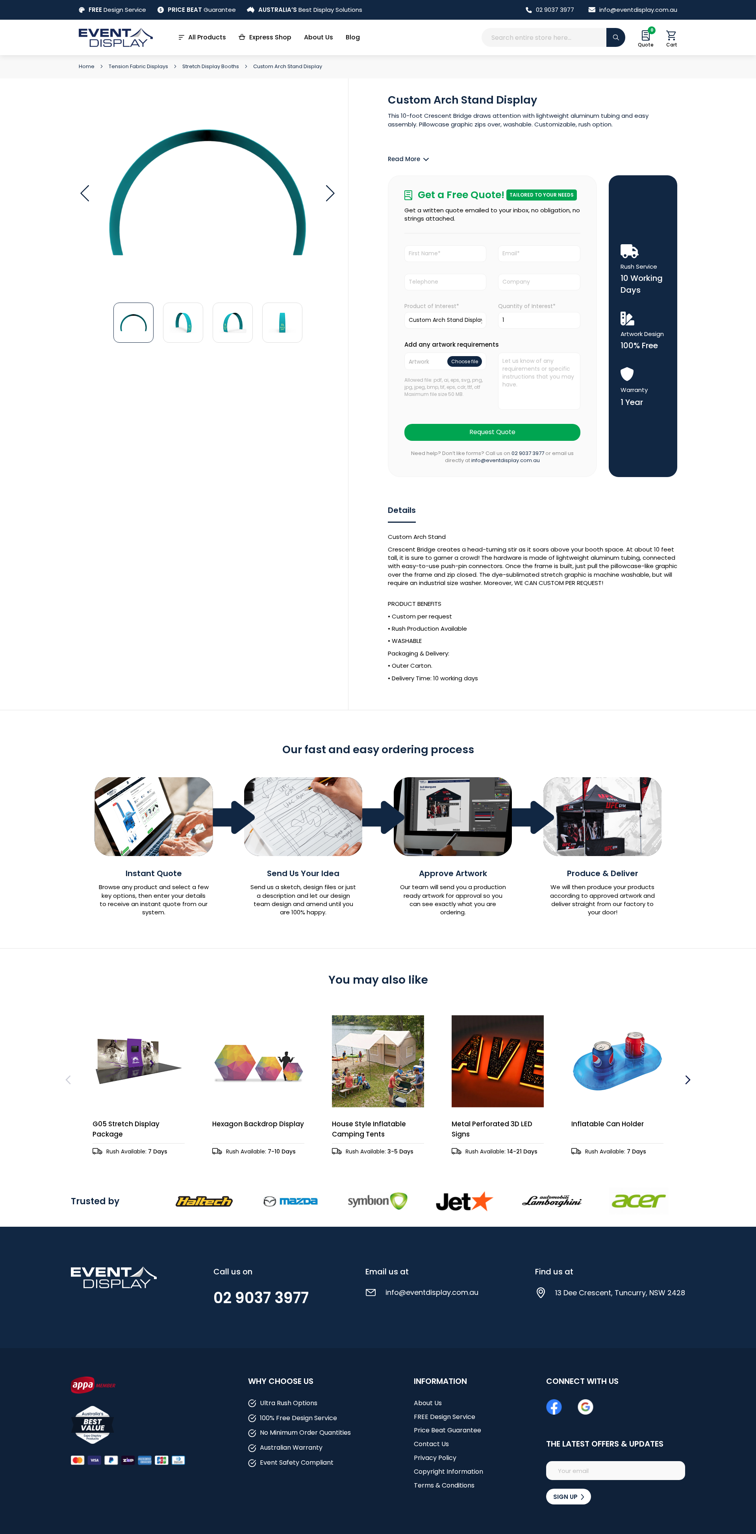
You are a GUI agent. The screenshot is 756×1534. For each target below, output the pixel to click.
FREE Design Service (444, 1416)
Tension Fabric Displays (139, 66)
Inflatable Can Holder (607, 1124)
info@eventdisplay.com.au (638, 10)
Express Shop (270, 37)
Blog (353, 37)
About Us (318, 37)
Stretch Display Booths (211, 66)
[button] (85, 193)
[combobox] (553, 37)
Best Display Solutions (310, 10)
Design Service (117, 10)
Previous (69, 1080)
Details (402, 510)
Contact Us (431, 1444)
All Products (207, 37)
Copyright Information (448, 1471)
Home (87, 66)
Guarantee (202, 10)
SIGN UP (566, 1497)
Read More (404, 159)
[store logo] (116, 37)
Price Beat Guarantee (447, 1430)
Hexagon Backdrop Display (258, 1124)
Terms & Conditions (444, 1485)
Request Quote (492, 431)
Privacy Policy (435, 1457)
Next (687, 1080)
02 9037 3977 (555, 10)
